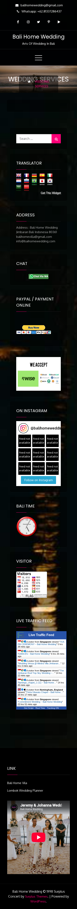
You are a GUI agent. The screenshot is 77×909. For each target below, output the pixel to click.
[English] (19, 176)
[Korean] (50, 182)
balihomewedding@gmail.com (42, 5)
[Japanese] (43, 182)
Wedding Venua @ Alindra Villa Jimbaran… (39, 663)
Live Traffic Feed (41, 635)
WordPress (38, 901)
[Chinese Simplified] (27, 188)
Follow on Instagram (38, 480)
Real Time (40, 708)
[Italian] (50, 176)
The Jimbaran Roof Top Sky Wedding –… (41, 671)
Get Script (28, 708)
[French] (27, 176)
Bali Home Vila (17, 783)
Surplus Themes (36, 896)
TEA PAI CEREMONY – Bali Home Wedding (41, 643)
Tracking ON (53, 708)
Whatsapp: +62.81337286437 (42, 11)
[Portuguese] (35, 182)
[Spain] (43, 176)
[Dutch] (19, 182)
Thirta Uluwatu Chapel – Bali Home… (44, 692)
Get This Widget (51, 193)
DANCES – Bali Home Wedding (33, 654)
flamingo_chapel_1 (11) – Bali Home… (37, 682)
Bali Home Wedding (38, 36)
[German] (35, 176)
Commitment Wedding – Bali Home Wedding (40, 702)
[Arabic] (19, 188)
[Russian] (27, 182)
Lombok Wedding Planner (25, 790)
